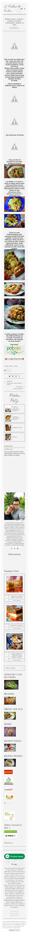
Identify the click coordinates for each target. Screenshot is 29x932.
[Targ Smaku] (7, 803)
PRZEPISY (8, 370)
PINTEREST (16, 915)
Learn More (12, 930)
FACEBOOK (15, 911)
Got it (17, 930)
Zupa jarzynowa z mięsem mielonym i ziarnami (14, 383)
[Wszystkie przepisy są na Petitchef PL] (8, 773)
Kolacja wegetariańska (18, 388)
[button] (23, 6)
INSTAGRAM (15, 913)
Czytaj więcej (17, 600)
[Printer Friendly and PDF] (11, 367)
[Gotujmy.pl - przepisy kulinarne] (10, 838)
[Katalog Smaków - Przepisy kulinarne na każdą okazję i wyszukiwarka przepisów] (8, 784)
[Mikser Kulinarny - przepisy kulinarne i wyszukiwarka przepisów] (9, 820)
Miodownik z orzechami (17, 625)
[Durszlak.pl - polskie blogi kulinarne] (8, 843)
